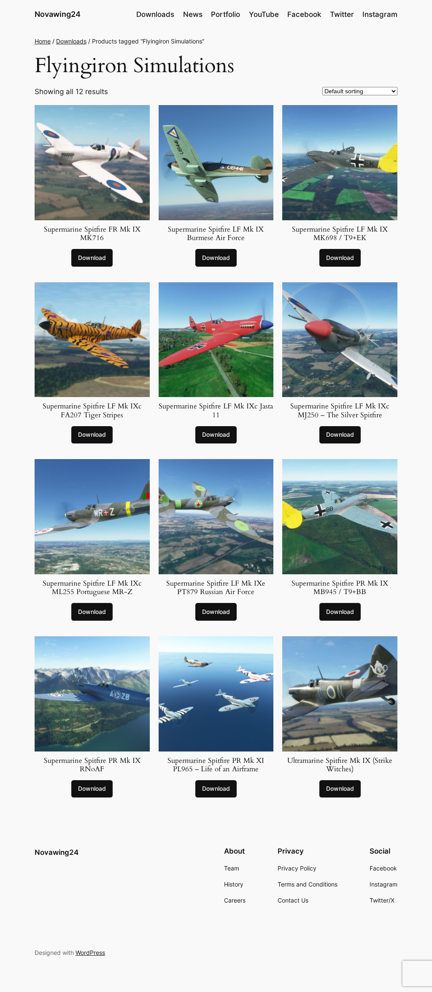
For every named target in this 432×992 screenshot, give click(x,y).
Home (43, 41)
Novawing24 (58, 14)
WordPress (90, 952)
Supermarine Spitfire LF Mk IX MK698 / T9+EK (340, 233)
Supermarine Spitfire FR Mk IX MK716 (92, 233)
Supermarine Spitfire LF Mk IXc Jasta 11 (216, 410)
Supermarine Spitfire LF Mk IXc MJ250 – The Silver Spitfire (339, 410)
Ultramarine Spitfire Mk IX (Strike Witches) (339, 765)
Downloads (71, 41)
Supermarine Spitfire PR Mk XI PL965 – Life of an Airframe (215, 765)
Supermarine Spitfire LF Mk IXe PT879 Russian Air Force (215, 587)
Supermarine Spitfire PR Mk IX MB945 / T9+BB (340, 587)
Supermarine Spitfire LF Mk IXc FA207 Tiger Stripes (92, 410)
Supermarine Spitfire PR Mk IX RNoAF (92, 765)
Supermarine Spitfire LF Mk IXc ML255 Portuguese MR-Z (92, 587)
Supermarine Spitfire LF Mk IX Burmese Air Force (216, 233)
